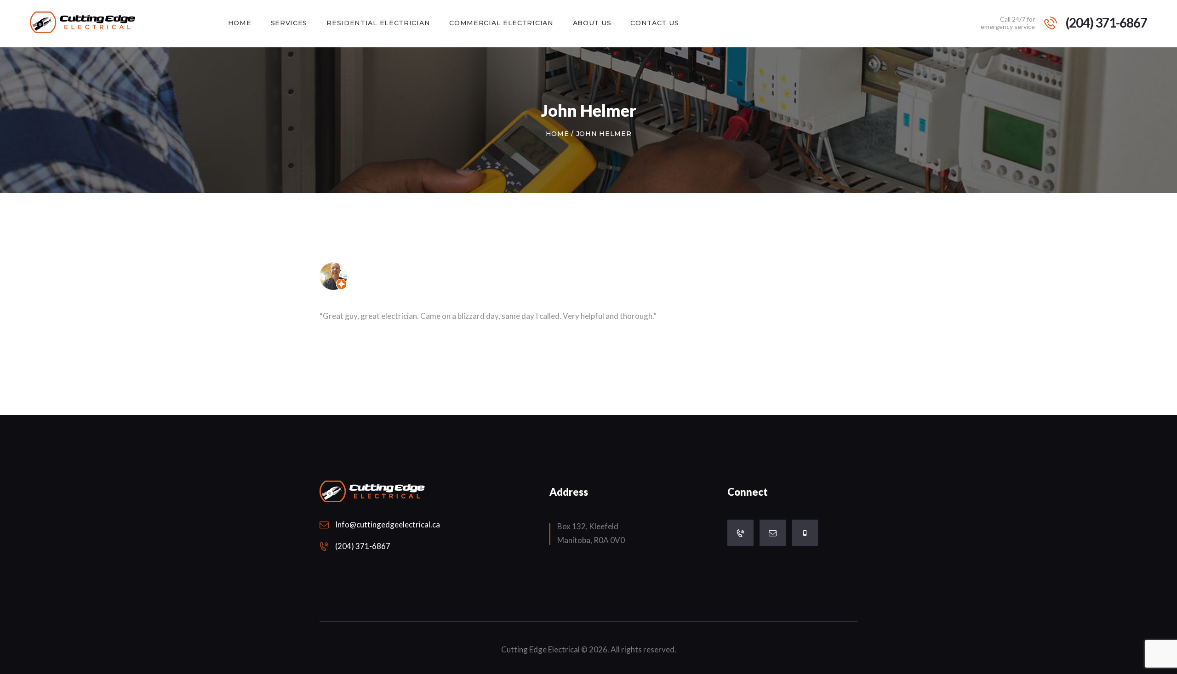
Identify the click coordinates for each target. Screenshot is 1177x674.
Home (557, 134)
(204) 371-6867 (362, 546)
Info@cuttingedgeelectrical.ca (387, 524)
